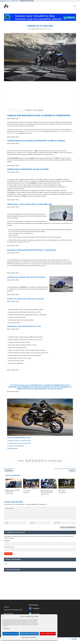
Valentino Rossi (28, 131)
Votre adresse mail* (9, 546)
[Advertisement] (40, 95)
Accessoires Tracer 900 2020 (16, 446)
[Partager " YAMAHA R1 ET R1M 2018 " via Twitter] (29, 460)
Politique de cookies (25, 637)
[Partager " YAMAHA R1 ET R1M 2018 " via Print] (42, 460)
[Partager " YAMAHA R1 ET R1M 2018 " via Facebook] (26, 460)
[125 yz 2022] (31, 483)
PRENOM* (7, 540)
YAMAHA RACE (15, 0)
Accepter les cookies (10, 633)
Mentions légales (33, 637)
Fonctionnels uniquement (29, 633)
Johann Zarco (58, 131)
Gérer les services (6, 628)
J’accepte (40, 420)
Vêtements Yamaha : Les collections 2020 (19, 440)
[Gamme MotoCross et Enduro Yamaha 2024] (49, 483)
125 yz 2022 (26, 490)
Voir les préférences (47, 633)
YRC (53, 154)
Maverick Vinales (38, 131)
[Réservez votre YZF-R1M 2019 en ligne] (14, 483)
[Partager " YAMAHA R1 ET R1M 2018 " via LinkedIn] (33, 460)
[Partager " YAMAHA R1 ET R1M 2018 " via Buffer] (36, 460)
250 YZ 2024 (61, 490)
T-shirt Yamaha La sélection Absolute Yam (19, 443)
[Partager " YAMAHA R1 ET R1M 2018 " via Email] (39, 460)
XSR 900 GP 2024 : (13, 448)
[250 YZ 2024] (66, 483)
